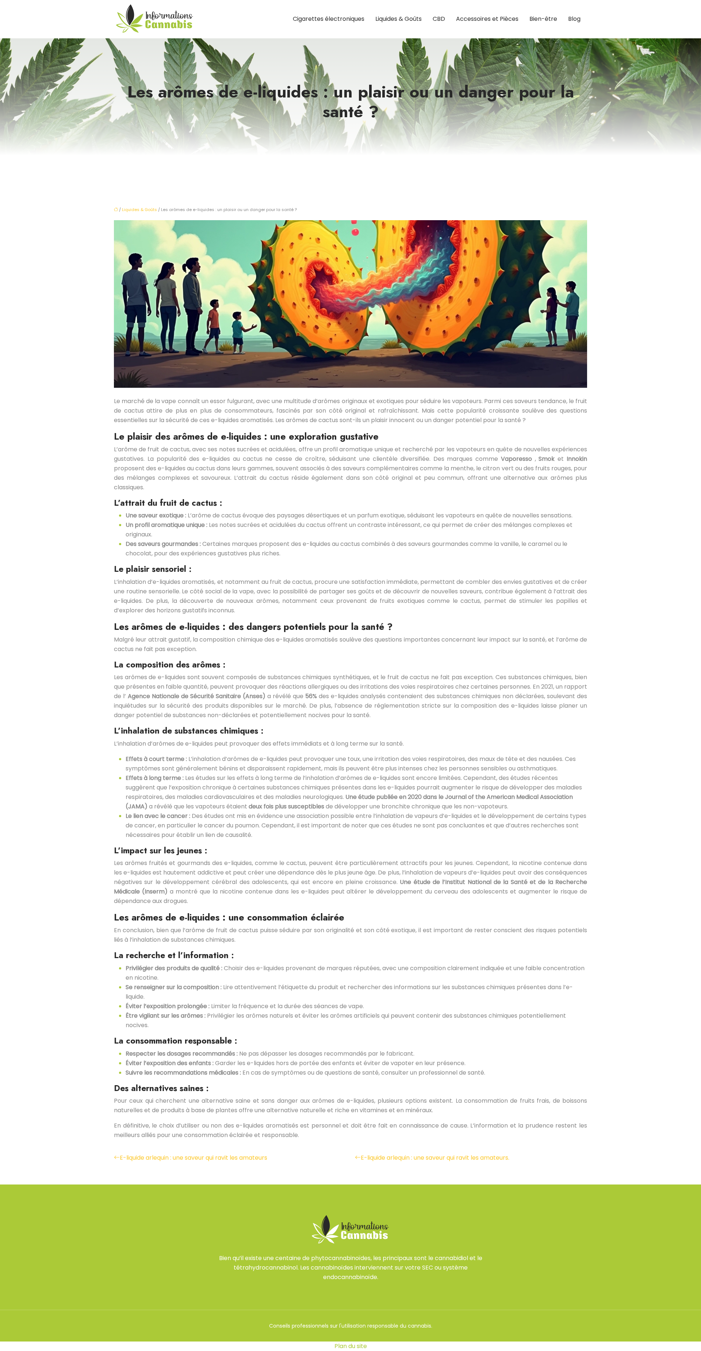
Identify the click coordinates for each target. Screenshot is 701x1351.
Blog (574, 19)
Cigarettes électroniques (328, 19)
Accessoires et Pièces (487, 19)
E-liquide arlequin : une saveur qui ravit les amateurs (193, 1157)
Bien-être (543, 19)
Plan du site (350, 1346)
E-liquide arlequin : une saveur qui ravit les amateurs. (435, 1157)
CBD (439, 19)
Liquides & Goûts (398, 19)
